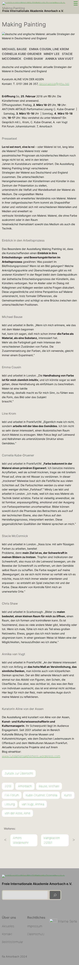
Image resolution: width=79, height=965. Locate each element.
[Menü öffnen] (75, 3)
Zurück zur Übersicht (19, 773)
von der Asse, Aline (17, 813)
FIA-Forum (12, 795)
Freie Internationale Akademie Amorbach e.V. (33, 10)
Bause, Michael (49, 786)
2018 (8, 786)
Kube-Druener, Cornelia (41, 795)
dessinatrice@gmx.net (54, 84)
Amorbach (25, 786)
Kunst (68, 795)
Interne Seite (67, 921)
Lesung (10, 804)
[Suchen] (55, 895)
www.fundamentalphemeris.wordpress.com (31, 756)
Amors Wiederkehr (20, 840)
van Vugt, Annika (33, 804)
